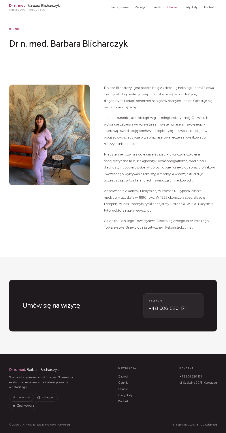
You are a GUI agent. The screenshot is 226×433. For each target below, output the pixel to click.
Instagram (48, 397)
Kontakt (209, 7)
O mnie (172, 7)
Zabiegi (140, 7)
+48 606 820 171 (190, 376)
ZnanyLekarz (25, 405)
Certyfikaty (190, 7)
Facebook (24, 397)
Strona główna (119, 7)
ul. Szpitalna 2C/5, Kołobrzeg (198, 382)
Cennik (156, 7)
